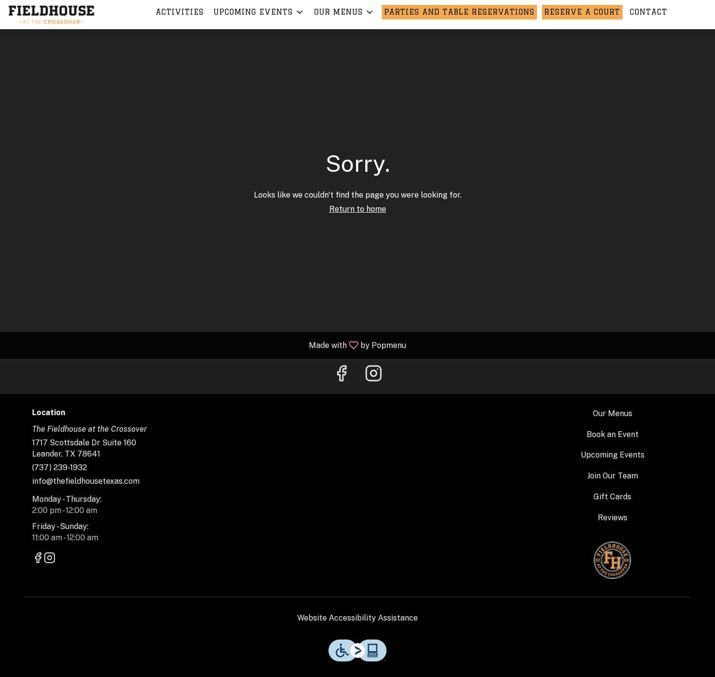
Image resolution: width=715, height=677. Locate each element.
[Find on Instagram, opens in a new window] (373, 376)
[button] (259, 12)
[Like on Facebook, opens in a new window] (341, 376)
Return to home (357, 209)
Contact (648, 12)
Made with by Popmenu (206, 344)
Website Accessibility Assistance (357, 617)
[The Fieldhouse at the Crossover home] (51, 14)
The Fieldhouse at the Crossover (613, 560)
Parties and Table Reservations (459, 12)
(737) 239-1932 (59, 467)
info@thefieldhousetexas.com (86, 481)
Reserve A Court (582, 12)
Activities (180, 12)
